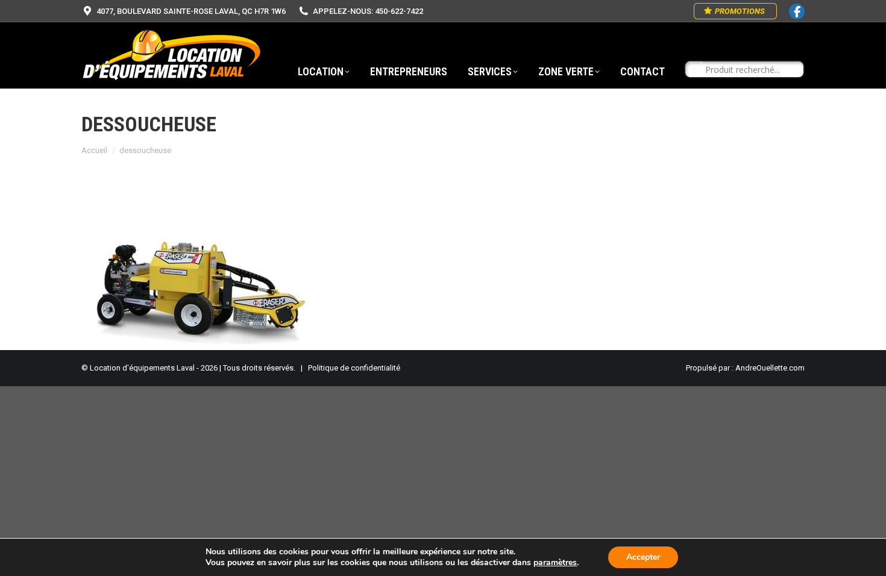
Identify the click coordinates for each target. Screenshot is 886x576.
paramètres (555, 562)
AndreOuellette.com (770, 367)
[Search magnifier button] (693, 69)
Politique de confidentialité (354, 367)
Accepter (643, 557)
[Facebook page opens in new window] (797, 11)
